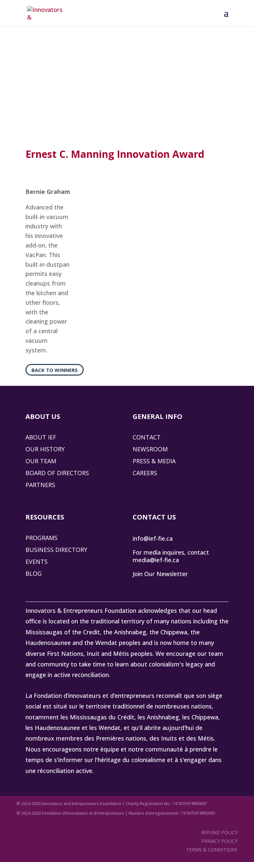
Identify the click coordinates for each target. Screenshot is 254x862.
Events (36, 562)
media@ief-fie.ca (156, 560)
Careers (145, 473)
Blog (33, 573)
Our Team (40, 461)
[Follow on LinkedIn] (138, 586)
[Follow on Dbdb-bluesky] (153, 586)
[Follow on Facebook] (169, 586)
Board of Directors (57, 473)
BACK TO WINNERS (54, 370)
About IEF (40, 437)
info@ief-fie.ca (153, 538)
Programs (41, 538)
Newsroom (150, 449)
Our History (45, 449)
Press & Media (154, 461)
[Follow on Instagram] (184, 586)
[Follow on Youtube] (200, 586)
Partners (40, 485)
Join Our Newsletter (160, 574)
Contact (147, 437)
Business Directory (56, 550)
